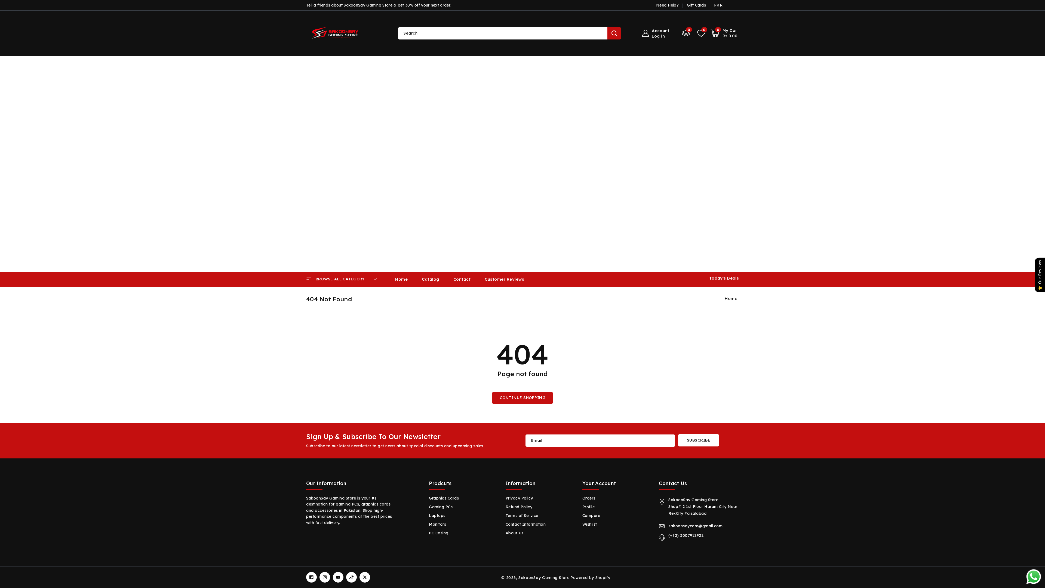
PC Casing (438, 533)
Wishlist (589, 524)
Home (731, 298)
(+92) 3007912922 (685, 535)
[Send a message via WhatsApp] (1033, 576)
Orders (588, 498)
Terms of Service (522, 515)
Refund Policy (519, 506)
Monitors (437, 524)
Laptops (437, 515)
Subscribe (699, 440)
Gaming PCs (441, 506)
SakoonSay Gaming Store (543, 577)
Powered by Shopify (590, 577)
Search (614, 33)
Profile (588, 506)
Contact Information (526, 524)
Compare (591, 515)
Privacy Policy (519, 498)
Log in (658, 36)
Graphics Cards (444, 498)
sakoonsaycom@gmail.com (695, 525)
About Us (515, 533)
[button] (725, 33)
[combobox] (509, 33)
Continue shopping (523, 397)
